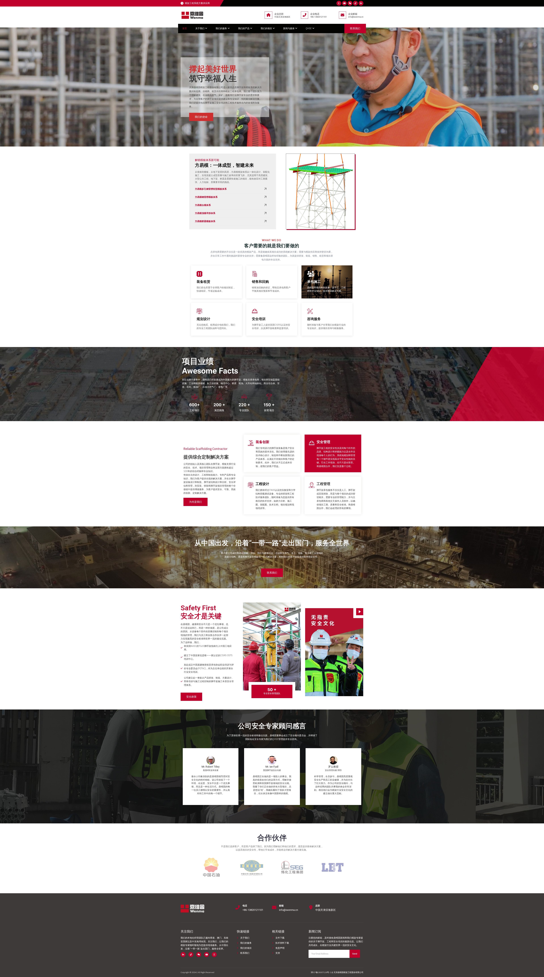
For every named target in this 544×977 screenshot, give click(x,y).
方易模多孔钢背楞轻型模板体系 (211, 188)
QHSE (309, 28)
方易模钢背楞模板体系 (206, 197)
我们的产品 (243, 28)
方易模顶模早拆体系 (205, 213)
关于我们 (199, 28)
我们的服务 (221, 28)
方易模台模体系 (203, 205)
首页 (184, 28)
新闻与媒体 (289, 28)
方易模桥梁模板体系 (205, 221)
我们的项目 (266, 28)
